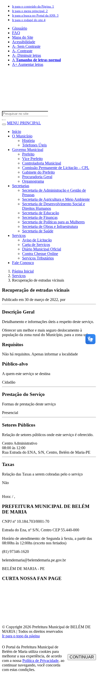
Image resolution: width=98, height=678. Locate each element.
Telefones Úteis (34, 145)
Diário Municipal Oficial (41, 249)
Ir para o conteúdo (33, 6)
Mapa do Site (22, 37)
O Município (22, 136)
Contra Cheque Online (40, 253)
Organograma (33, 181)
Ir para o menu (30, 11)
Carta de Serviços (36, 244)
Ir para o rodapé (28, 20)
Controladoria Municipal (41, 163)
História (28, 140)
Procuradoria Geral (37, 177)
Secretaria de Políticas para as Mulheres (53, 222)
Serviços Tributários (38, 258)
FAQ (16, 33)
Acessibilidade (23, 42)
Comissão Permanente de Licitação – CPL (55, 168)
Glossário (19, 28)
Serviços (19, 235)
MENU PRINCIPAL (24, 123)
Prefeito (28, 154)
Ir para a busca (35, 15)
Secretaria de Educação (40, 213)
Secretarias (20, 186)
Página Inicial (23, 271)
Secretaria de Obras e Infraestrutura (50, 226)
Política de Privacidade (40, 660)
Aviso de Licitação (37, 240)
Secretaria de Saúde (37, 231)
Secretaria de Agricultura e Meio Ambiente (56, 199)
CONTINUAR (82, 657)
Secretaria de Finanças (40, 217)
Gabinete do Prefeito (38, 172)
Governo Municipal (27, 149)
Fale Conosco (23, 262)
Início (16, 131)
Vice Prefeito (32, 159)
